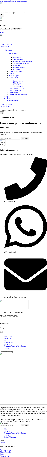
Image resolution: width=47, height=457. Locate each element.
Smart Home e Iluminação (18, 95)
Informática (13, 54)
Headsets (16, 85)
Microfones (17, 83)
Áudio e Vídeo (14, 77)
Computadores (18, 59)
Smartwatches (13, 93)
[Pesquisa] (2, 15)
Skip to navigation (6, 1)
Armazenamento (18, 67)
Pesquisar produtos (6, 13)
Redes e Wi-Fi (14, 75)
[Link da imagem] (14, 309)
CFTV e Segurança (15, 71)
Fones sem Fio (18, 81)
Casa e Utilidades (15, 91)
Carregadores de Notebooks (22, 63)
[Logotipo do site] (11, 11)
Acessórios (17, 57)
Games (11, 73)
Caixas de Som (18, 87)
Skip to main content (20, 1)
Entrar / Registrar (10, 437)
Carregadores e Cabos (16, 89)
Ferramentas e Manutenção (22, 61)
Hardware (16, 65)
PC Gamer (16, 69)
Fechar (2, 443)
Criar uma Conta (5, 450)
